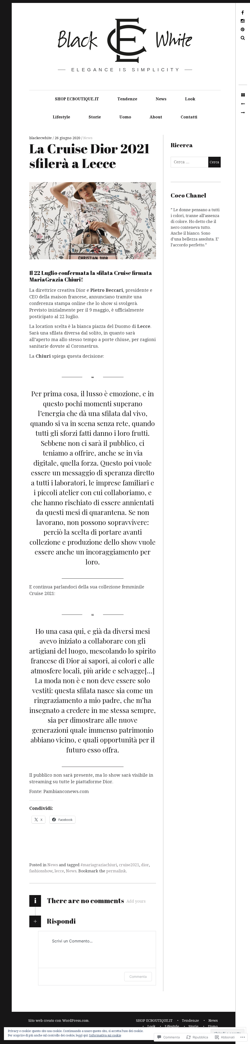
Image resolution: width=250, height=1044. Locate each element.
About (156, 117)
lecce (59, 871)
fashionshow (40, 871)
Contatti (189, 117)
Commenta (138, 976)
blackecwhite (41, 138)
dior (145, 865)
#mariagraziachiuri (99, 865)
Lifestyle (61, 117)
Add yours (136, 901)
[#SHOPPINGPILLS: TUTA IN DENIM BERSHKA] (243, 104)
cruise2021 (129, 865)
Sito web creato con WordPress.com (58, 1021)
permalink (116, 871)
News (161, 99)
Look (190, 99)
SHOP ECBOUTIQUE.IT (77, 99)
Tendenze (127, 99)
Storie (95, 117)
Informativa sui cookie (105, 1035)
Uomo (125, 117)
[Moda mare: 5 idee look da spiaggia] (243, 112)
